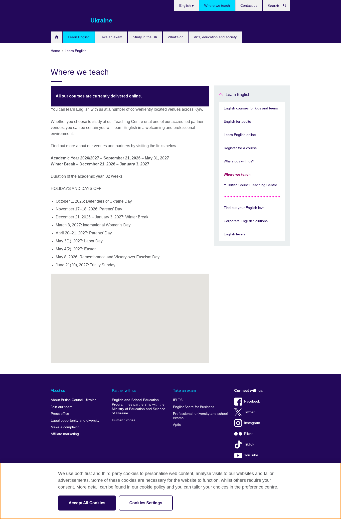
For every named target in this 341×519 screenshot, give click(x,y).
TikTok (249, 444)
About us (58, 390)
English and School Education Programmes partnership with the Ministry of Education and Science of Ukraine (138, 406)
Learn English (79, 37)
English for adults (237, 121)
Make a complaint (65, 427)
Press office (60, 414)
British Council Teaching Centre (252, 185)
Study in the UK (145, 37)
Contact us (248, 5)
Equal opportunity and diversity (75, 420)
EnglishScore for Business (193, 407)
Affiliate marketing (65, 434)
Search (287, 6)
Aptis (177, 425)
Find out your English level (244, 208)
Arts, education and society (215, 37)
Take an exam (111, 37)
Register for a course (240, 148)
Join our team (61, 407)
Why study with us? (239, 161)
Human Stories (123, 420)
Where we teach (217, 5)
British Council (65, 20)
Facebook (252, 401)
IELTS (177, 400)
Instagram (252, 423)
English (185, 5)
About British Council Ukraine (74, 400)
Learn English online (240, 135)
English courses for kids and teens (251, 108)
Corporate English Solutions (246, 221)
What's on (175, 37)
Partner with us (124, 390)
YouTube (251, 455)
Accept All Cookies (87, 503)
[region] (170, 491)
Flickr (248, 434)
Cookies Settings (146, 503)
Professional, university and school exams (200, 416)
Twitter (249, 412)
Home (56, 37)
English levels (234, 234)
